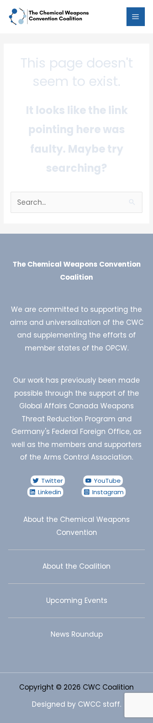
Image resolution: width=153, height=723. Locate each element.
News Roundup (77, 634)
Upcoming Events (76, 600)
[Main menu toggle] (135, 16)
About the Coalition (76, 566)
